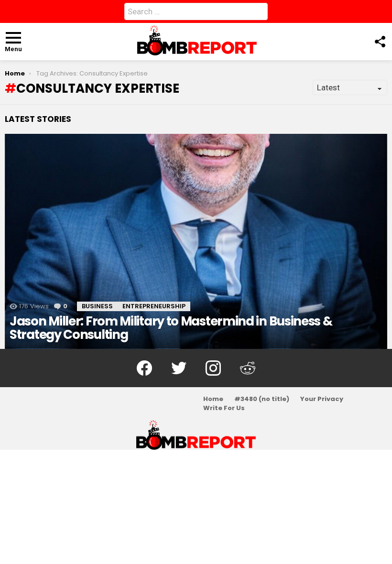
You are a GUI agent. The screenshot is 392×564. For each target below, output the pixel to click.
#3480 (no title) (261, 399)
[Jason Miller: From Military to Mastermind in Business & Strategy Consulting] (196, 241)
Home (213, 399)
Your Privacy (321, 399)
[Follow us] (379, 42)
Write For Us (224, 408)
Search (258, 13)
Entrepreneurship (153, 306)
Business (97, 306)
